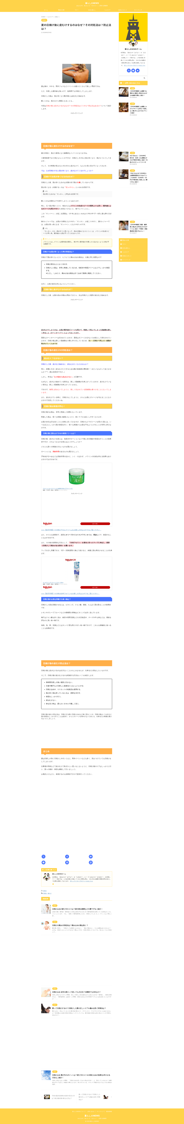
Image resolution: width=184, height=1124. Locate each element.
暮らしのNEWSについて (78, 1111)
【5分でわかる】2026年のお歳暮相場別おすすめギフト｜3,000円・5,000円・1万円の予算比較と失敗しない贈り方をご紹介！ (138, 177)
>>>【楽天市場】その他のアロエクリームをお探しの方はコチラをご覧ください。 (71, 530)
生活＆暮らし (92, 10)
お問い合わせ (90, 1111)
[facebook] (67, 856)
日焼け (45, 891)
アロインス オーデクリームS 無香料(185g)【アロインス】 (58, 488)
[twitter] (43, 856)
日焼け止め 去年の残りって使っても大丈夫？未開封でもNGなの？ (76, 992)
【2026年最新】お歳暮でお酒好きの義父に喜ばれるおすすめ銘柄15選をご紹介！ (138, 93)
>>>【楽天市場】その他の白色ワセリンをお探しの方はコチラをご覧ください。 (70, 593)
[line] (43, 862)
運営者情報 (109, 1111)
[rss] (129, 70)
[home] (53, 884)
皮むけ (49, 893)
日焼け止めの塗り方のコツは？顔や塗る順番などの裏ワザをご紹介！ (77, 909)
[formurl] (133, 70)
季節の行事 (61, 10)
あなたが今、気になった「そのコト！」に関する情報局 (92, 1118)
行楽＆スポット (122, 10)
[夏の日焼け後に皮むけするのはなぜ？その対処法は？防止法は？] (91, 856)
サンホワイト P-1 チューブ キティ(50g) (53, 582)
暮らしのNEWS (92, 3)
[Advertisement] (76, 47)
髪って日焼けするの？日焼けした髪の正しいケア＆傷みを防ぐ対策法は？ (79, 1008)
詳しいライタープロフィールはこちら (81, 881)
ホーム (46, 10)
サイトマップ (138, 10)
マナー (76, 10)
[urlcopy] (91, 862)
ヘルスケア (107, 10)
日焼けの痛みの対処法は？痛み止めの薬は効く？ (70, 925)
